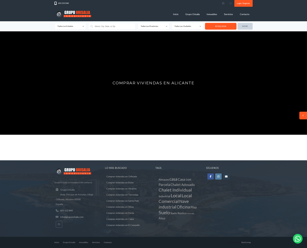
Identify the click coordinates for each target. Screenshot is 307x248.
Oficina (183, 206)
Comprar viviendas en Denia (120, 213)
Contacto (244, 14)
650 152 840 (66, 210)
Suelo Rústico (178, 213)
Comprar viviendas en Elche (120, 182)
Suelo (164, 212)
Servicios (228, 14)
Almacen (164, 179)
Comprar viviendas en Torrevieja (122, 194)
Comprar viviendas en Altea (120, 206)
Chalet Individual (175, 189)
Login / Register (243, 3)
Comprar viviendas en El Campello (123, 225)
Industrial (164, 196)
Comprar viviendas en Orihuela (121, 176)
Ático (162, 218)
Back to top (246, 242)
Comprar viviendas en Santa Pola (122, 200)
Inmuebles (212, 14)
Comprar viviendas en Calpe (120, 219)
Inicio (175, 14)
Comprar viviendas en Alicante (121, 188)
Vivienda (190, 213)
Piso (193, 207)
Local (176, 195)
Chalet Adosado (182, 185)
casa (173, 179)
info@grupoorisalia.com (71, 217)
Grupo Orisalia (192, 14)
